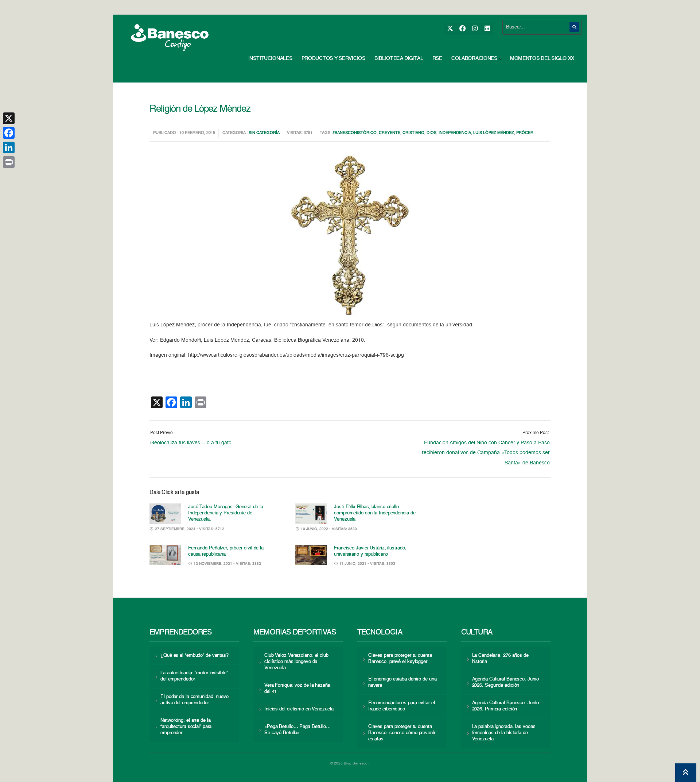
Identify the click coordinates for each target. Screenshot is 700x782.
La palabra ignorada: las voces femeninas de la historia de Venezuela (504, 732)
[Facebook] (462, 29)
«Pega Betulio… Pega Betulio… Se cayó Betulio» (297, 729)
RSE (437, 58)
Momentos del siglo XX (542, 58)
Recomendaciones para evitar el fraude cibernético (401, 706)
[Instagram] (474, 29)
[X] (450, 29)
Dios (431, 133)
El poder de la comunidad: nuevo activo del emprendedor (194, 699)
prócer (524, 133)
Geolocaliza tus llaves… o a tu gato (191, 442)
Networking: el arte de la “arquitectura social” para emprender (185, 726)
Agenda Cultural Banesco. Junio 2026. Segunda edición (505, 682)
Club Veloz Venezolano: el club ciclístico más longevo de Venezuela (296, 661)
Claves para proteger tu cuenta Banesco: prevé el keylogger (400, 658)
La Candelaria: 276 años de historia (500, 658)
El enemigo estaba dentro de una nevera (402, 682)
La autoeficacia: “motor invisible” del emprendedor (194, 676)
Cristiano (413, 133)
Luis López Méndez (493, 133)
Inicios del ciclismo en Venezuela (299, 709)
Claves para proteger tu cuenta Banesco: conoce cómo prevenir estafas (401, 732)
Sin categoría (264, 133)
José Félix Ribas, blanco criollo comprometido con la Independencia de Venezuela (374, 513)
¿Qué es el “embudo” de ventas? (194, 655)
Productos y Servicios (333, 58)
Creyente (389, 133)
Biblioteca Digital (398, 58)
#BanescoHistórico (354, 133)
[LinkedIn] (487, 29)
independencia (455, 133)
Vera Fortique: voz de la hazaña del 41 (297, 688)
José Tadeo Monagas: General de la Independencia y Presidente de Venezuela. (225, 513)
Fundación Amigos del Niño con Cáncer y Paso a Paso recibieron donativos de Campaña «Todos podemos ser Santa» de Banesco (486, 452)
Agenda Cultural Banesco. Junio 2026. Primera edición (505, 706)
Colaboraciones (474, 58)
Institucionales (270, 58)
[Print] (8, 162)
